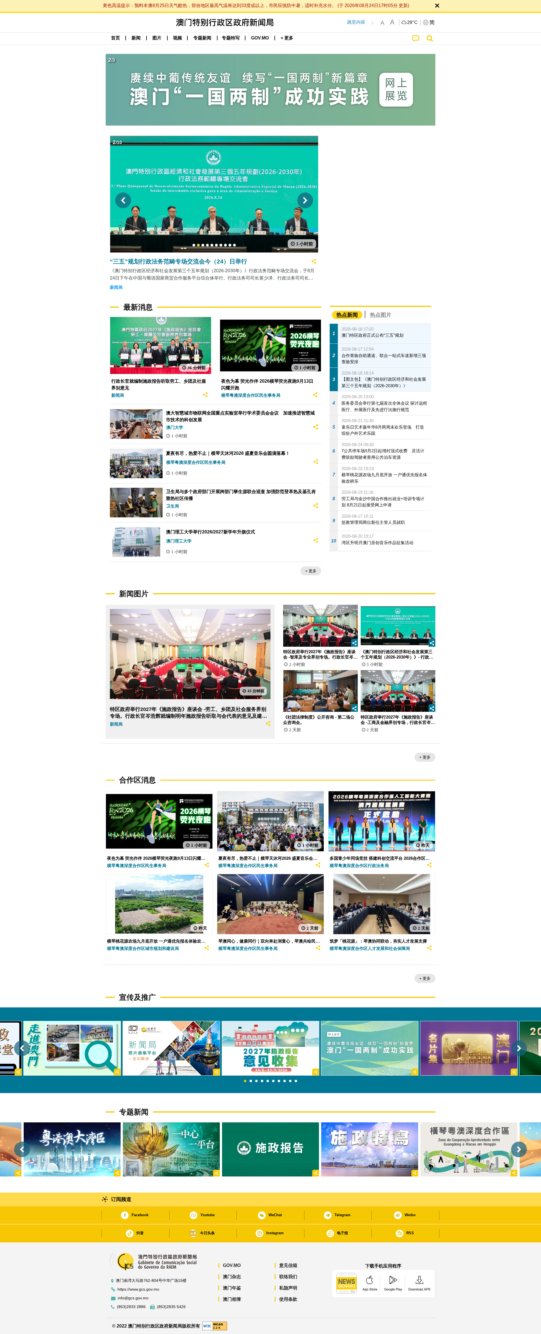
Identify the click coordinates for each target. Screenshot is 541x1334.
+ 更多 (310, 571)
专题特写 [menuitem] (231, 38)
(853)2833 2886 (131, 1307)
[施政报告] (270, 1149)
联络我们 (288, 1276)
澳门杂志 (232, 1276)
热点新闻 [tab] (347, 315)
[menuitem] (136, 38)
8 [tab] (284, 1081)
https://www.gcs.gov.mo (138, 1289)
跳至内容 (356, 22)
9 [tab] (290, 1081)
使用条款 (288, 1299)
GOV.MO (232, 1265)
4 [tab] (262, 1081)
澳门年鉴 (232, 1288)
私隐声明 (288, 1288)
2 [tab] (251, 1081)
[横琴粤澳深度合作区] (468, 1149)
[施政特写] (369, 1149)
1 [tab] (245, 1081)
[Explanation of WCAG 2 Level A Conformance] (214, 1325)
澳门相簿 (232, 1299)
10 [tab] (296, 1081)
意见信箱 (288, 1265)
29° (412, 22)
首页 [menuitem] (115, 38)
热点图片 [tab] (380, 315)
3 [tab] (256, 1081)
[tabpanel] (270, 1048)
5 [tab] (267, 1081)
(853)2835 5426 (171, 1307)
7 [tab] (279, 1081)
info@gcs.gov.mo (133, 1298)
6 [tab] (273, 1081)
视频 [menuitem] (177, 38)
